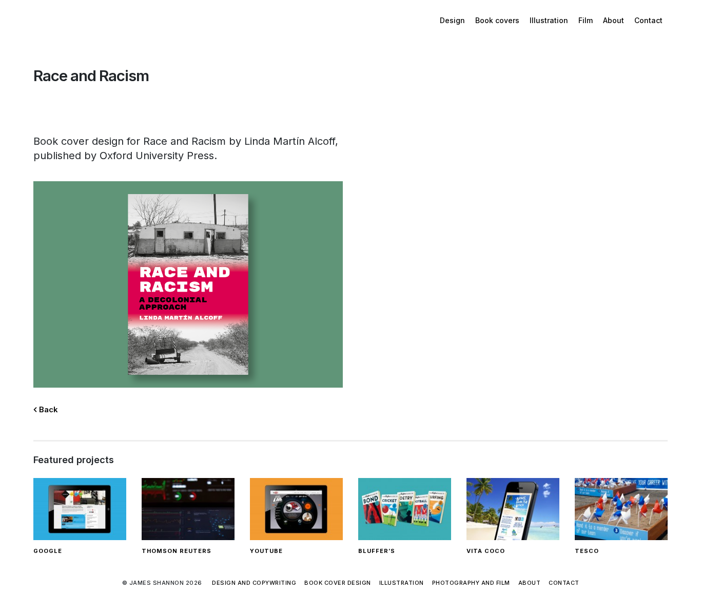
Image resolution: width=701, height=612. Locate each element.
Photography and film (471, 582)
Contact (648, 20)
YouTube (266, 550)
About (613, 20)
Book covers (497, 20)
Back (47, 409)
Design (452, 20)
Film (585, 20)
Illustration (549, 20)
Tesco (587, 550)
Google (47, 550)
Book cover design (337, 582)
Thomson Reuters (176, 550)
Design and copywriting (254, 582)
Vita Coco (485, 550)
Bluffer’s (376, 550)
